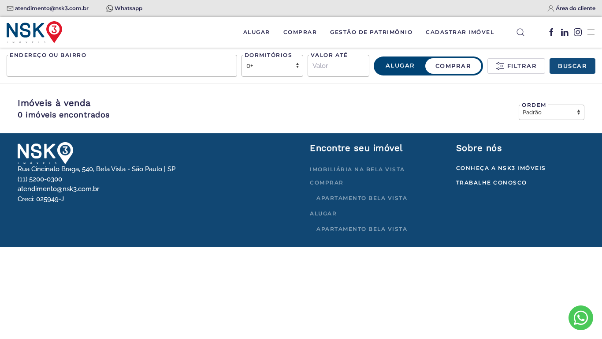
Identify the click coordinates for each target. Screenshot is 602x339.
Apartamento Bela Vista (361, 198)
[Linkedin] (564, 32)
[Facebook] (551, 32)
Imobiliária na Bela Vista (357, 169)
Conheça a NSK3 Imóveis (501, 168)
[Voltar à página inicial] (34, 32)
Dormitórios (269, 55)
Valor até (329, 55)
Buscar (572, 65)
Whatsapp (128, 8)
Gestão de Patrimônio (371, 32)
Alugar (256, 32)
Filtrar (521, 65)
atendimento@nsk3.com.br (52, 8)
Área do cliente (575, 8)
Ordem (534, 105)
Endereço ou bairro (48, 55)
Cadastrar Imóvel (460, 32)
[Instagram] (577, 32)
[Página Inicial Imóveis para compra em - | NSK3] (45, 153)
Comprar (300, 32)
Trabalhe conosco (491, 182)
